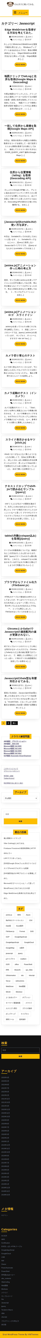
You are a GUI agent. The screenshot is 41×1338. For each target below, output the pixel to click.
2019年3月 (5, 1177)
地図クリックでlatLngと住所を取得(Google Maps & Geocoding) (20, 79)
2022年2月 (5, 1095)
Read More (21, 65)
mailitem (23, 959)
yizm (29, 37)
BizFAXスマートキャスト (15, 920)
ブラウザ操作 (27, 1008)
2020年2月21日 (17, 86)
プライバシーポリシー (12, 771)
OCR (7, 964)
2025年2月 (5, 1081)
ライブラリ (25, 1014)
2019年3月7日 (17, 446)
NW (2, 1261)
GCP (7, 937)
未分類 (3, 1325)
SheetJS (17, 970)
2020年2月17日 (17, 182)
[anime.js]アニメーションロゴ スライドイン (20, 313)
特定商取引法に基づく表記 (13, 783)
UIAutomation (11, 975)
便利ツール (10, 1019)
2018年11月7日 (17, 685)
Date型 (8, 926)
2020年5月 (5, 1131)
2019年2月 (5, 1180)
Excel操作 (19, 926)
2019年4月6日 (17, 319)
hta (2, 1299)
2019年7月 (5, 1163)
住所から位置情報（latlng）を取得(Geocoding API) (20, 175)
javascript (9, 953)
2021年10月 (5, 1102)
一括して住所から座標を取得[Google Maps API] (21, 127)
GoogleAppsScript (12, 942)
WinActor (19, 992)
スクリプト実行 (11, 1008)
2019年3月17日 (17, 359)
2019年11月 (5, 1148)
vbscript (32, 975)
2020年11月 (5, 1113)
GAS (31, 931)
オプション (26, 997)
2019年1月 (5, 1184)
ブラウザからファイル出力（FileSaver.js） (20, 584)
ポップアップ (10, 1014)
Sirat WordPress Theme (13, 1334)
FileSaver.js (10, 931)
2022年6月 (5, 1092)
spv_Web (29, 970)
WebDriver (10, 986)
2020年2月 (5, 1138)
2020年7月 (5, 1127)
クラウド (29, 1003)
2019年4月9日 (17, 272)
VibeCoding (5, 1282)
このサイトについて (11, 769)
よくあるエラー (11, 997)
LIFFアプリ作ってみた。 (13, 858)
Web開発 (22, 986)
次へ (14, 723)
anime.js (9, 915)
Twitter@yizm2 (9, 778)
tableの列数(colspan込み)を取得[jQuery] (20, 537)
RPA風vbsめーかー (8, 1275)
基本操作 (22, 1019)
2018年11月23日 (17, 589)
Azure (28, 915)
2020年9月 (5, 1120)
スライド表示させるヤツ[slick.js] (20, 441)
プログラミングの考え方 (10, 1321)
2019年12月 (5, 1145)
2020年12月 (5, 1109)
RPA (7, 970)
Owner (3, 1264)
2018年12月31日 (17, 496)
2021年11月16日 (17, 37)
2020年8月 (5, 1124)
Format (22, 931)
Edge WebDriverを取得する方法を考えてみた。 (20, 31)
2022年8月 (5, 1084)
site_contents (6, 1278)
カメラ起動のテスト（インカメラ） (20, 394)
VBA (2, 1313)
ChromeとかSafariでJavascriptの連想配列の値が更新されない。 (20, 631)
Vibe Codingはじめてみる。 (15, 843)
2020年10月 (5, 1116)
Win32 (8, 992)
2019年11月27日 (17, 229)
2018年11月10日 (17, 639)
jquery (20, 953)
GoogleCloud (29, 942)
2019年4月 (5, 1173)
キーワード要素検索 (13, 1003)
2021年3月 (5, 1106)
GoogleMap (10, 948)
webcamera (20, 981)
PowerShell (28, 964)
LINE (3, 1257)
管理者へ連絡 (8, 776)
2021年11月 (5, 1099)
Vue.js (8, 981)
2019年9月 (5, 1156)
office (17, 964)
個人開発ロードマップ (12, 838)
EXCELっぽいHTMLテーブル (11, 1246)
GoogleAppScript (21, 937)
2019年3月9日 (17, 400)
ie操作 (22, 948)
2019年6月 (5, 1166)
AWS (19, 915)
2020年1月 (5, 1141)
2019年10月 (5, 1152)
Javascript (5, 1303)
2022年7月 (5, 1088)
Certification (5, 1243)
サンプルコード (7, 1296)
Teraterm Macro (7, 1310)
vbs (22, 975)
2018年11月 (5, 1191)
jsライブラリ (10, 959)
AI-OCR (4, 1236)
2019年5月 (5, 1170)
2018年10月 (5, 1195)
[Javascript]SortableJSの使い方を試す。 (21, 223)
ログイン (4, 1215)
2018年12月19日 (17, 543)
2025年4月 (5, 1077)
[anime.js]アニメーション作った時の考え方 (20, 267)
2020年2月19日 (17, 133)
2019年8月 (5, 1159)
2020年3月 (5, 1134)
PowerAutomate (7, 1268)
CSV (30, 920)
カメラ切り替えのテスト (20, 355)
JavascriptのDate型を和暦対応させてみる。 (20, 680)
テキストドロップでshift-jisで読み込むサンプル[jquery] (20, 489)
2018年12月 (5, 1188)
